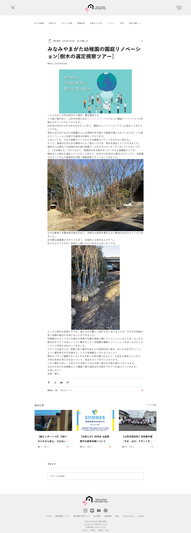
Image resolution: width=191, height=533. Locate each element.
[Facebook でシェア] (48, 382)
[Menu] (13, 7)
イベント (111, 23)
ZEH (122, 23)
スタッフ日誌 (66, 23)
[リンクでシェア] (68, 382)
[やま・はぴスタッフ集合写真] (137, 420)
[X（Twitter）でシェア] (55, 382)
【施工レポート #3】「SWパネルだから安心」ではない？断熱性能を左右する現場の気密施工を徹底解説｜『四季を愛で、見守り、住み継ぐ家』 (53, 439)
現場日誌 (81, 23)
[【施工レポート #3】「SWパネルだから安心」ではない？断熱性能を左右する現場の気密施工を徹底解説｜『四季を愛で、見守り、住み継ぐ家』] (53, 420)
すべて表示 (152, 405)
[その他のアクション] (142, 41)
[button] (85, 510)
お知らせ (52, 23)
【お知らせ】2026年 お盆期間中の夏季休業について (94, 438)
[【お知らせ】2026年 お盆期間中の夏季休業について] (95, 420)
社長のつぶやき (96, 23)
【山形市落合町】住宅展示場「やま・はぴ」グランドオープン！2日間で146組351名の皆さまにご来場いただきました (137, 439)
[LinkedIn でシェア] (61, 382)
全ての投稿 (39, 23)
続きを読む (133, 23)
